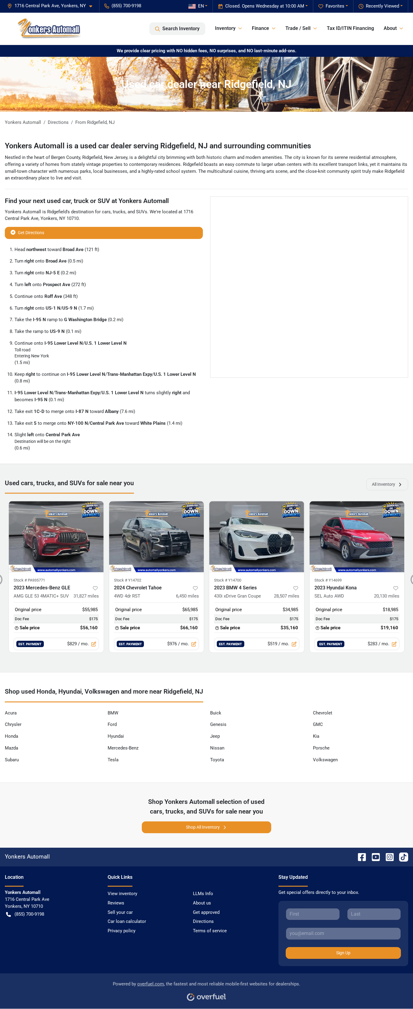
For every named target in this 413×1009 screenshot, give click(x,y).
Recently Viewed (382, 6)
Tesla (113, 759)
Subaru (12, 759)
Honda (11, 736)
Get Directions (31, 232)
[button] (52, 6)
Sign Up (343, 952)
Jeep (215, 736)
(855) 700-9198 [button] (126, 5)
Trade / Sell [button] (298, 28)
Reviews (116, 903)
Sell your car (120, 912)
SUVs (141, 211)
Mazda (11, 748)
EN (201, 6)
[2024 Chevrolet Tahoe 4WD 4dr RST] (156, 536)
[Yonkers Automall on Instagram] (387, 856)
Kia (316, 736)
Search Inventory (181, 28)
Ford (112, 724)
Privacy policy (121, 930)
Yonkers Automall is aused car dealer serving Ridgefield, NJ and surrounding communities (158, 145)
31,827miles (86, 596)
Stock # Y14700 (227, 580)
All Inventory (383, 484)
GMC (318, 724)
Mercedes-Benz (123, 748)
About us (202, 903)
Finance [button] (260, 28)
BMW (113, 713)
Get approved (206, 912)
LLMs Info (203, 893)
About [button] (390, 28)
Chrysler (13, 724)
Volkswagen (325, 759)
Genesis (218, 724)
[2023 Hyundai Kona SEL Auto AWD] (357, 536)
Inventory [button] (225, 28)
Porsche (321, 748)
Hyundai (116, 736)
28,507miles (286, 596)
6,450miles (187, 596)
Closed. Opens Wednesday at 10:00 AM (264, 6)
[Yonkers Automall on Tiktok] (401, 856)
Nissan (217, 748)
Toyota (217, 759)
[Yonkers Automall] (47, 28)
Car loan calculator (127, 921)
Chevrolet (322, 713)
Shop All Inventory (203, 827)
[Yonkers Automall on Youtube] (373, 856)
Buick (215, 713)
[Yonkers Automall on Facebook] (359, 856)
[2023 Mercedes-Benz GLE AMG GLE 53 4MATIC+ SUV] (56, 536)
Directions (203, 921)
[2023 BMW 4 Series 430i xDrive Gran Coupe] (256, 536)
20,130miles (386, 596)
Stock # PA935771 (29, 580)
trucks (119, 211)
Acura (11, 713)
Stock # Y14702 (127, 580)
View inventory (122, 893)
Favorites (335, 6)
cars (106, 211)
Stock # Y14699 (328, 580)
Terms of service (210, 930)
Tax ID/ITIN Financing (350, 28)
